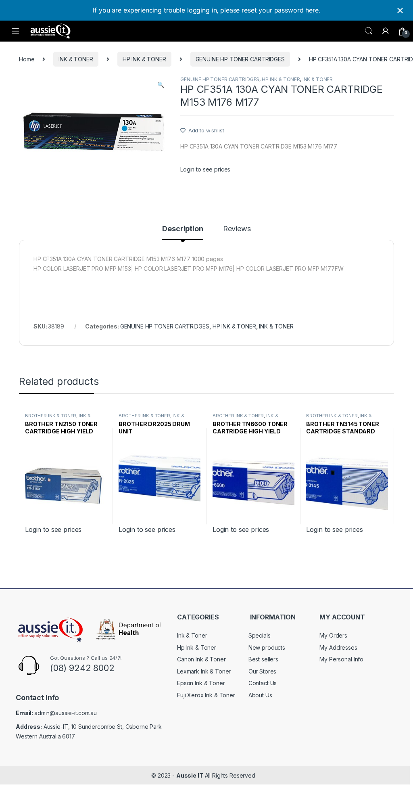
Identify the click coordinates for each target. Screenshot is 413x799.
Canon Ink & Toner (201, 659)
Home (26, 59)
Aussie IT (189, 775)
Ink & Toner (192, 635)
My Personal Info (341, 659)
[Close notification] (400, 10)
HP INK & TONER (144, 59)
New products (266, 647)
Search (368, 31)
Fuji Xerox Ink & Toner (206, 695)
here (311, 10)
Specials (259, 635)
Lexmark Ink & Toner (204, 671)
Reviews (237, 229)
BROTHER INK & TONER (50, 415)
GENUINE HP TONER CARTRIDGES (240, 59)
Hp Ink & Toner (196, 647)
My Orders (333, 635)
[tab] (182, 232)
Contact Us (262, 683)
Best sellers (263, 659)
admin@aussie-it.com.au (65, 712)
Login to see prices (205, 169)
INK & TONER (75, 59)
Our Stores (262, 671)
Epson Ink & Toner (201, 683)
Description (182, 229)
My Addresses (338, 647)
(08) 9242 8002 (82, 668)
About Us (260, 695)
